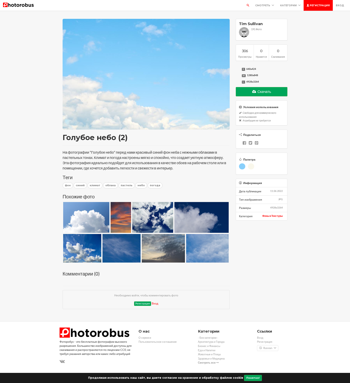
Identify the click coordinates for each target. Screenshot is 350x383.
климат (95, 185)
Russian (268, 348)
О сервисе (145, 337)
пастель (126, 185)
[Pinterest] (256, 143)
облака (110, 185)
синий (80, 185)
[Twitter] (250, 143)
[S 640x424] (238, 69)
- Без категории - (208, 337)
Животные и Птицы (209, 354)
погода (155, 185)
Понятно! (253, 377)
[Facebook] (244, 143)
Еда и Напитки (206, 350)
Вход (340, 5)
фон (68, 185)
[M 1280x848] (238, 75)
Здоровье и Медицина (211, 358)
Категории (288, 5)
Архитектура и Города (211, 341)
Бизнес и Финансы (209, 346)
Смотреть (263, 5)
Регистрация (319, 5)
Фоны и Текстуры (272, 216)
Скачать (264, 91)
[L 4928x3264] (238, 82)
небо (141, 185)
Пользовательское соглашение (158, 341)
